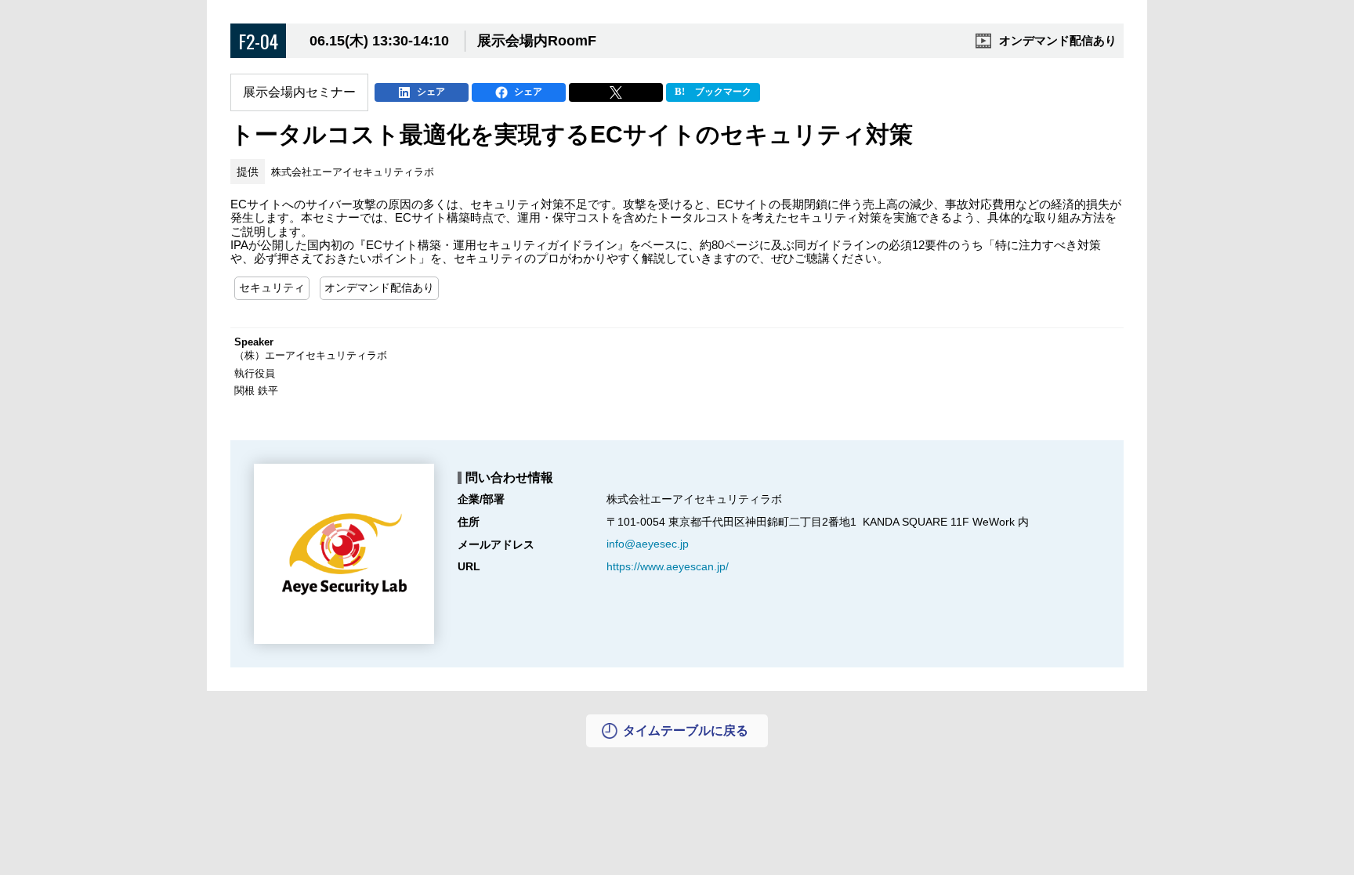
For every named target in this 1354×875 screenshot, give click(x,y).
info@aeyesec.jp (647, 543)
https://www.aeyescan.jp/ (667, 566)
